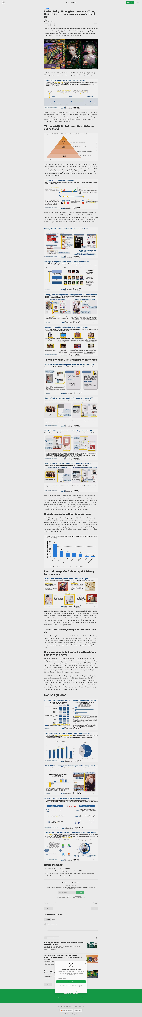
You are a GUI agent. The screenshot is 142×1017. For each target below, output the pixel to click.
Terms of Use (78, 985)
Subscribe (71, 982)
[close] (85, 963)
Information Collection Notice (70, 986)
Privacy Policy (82, 986)
